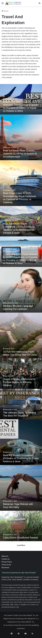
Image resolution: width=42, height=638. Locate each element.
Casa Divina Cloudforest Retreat (20, 537)
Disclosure (5, 567)
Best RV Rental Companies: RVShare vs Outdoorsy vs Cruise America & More (21, 458)
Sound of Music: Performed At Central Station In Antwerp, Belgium (19, 382)
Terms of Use (6, 565)
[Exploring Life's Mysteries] (13, 3)
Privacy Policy (7, 562)
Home (5, 11)
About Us (5, 556)
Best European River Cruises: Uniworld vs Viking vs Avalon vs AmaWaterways (20, 153)
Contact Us (6, 559)
